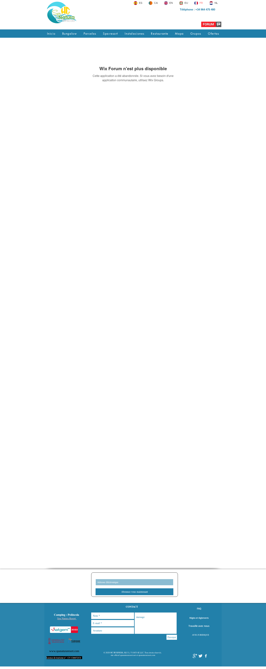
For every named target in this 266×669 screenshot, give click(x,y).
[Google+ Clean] (195, 656)
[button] (199, 608)
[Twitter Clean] (200, 656)
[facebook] (206, 656)
